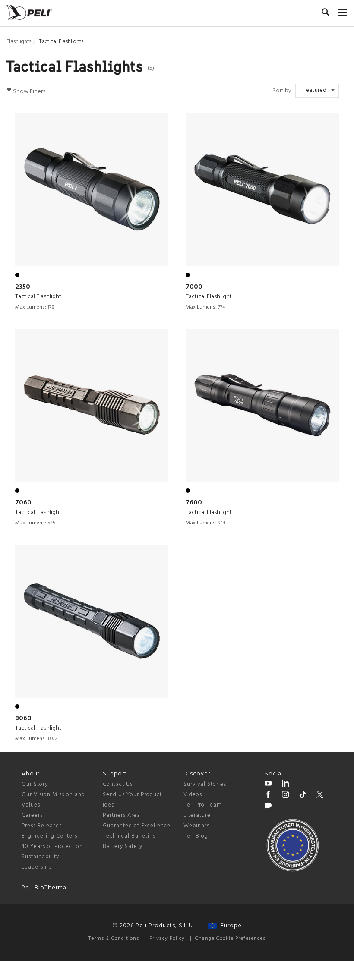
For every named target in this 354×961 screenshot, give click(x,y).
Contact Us (118, 784)
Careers (32, 815)
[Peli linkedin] (285, 784)
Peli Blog (195, 836)
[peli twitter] (319, 795)
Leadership (37, 867)
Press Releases (42, 825)
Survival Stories (204, 784)
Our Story (35, 784)
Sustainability (40, 856)
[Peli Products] (268, 795)
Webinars (196, 825)
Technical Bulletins (129, 836)
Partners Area (121, 815)
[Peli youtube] (268, 784)
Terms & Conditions (113, 938)
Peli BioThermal (45, 888)
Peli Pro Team (202, 805)
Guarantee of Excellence (137, 825)
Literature (197, 815)
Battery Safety (122, 846)
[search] (325, 13)
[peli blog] (268, 806)
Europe (229, 926)
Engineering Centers (49, 836)
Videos (192, 794)
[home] (29, 12)
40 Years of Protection (52, 846)
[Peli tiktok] (302, 795)
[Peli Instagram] (285, 795)
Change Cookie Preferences (230, 938)
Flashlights (18, 41)
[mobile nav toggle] (343, 11)
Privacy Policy (167, 938)
